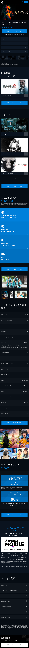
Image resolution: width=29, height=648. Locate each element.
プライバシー (11, 640)
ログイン (26, 2)
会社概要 (6, 640)
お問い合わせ (16, 640)
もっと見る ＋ (14, 178)
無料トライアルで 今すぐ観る (14, 31)
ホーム (2, 640)
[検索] (22, 2)
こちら (24, 34)
